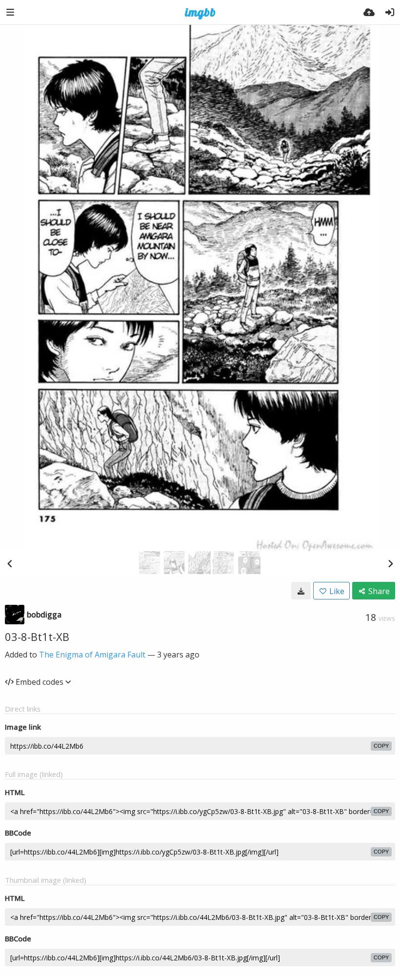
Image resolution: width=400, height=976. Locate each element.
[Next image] (390, 563)
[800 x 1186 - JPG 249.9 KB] (301, 590)
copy (381, 746)
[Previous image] (10, 563)
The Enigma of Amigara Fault (92, 654)
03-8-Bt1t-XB (37, 636)
